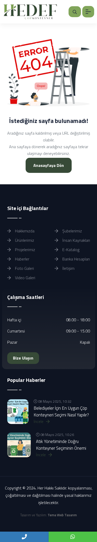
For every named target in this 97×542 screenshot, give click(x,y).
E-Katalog (70, 249)
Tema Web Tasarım (62, 515)
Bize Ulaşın (23, 358)
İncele (39, 421)
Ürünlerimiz (24, 240)
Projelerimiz (24, 249)
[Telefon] (24, 537)
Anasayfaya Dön (48, 165)
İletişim (67, 268)
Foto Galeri (24, 268)
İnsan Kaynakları (75, 240)
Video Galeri (24, 278)
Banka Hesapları (75, 259)
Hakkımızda (24, 231)
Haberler (21, 259)
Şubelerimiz (71, 231)
